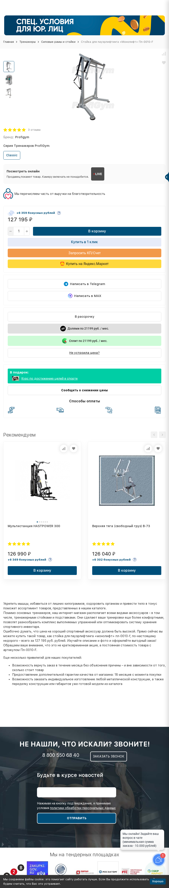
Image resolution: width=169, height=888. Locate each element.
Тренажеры (27, 41)
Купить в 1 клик (84, 242)
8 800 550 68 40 (60, 755)
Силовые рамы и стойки (58, 41)
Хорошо (157, 881)
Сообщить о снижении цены (84, 390)
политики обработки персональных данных (83, 808)
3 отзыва (34, 129)
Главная (8, 41)
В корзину (97, 231)
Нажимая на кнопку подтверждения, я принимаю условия (76, 806)
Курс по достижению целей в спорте (49, 378)
